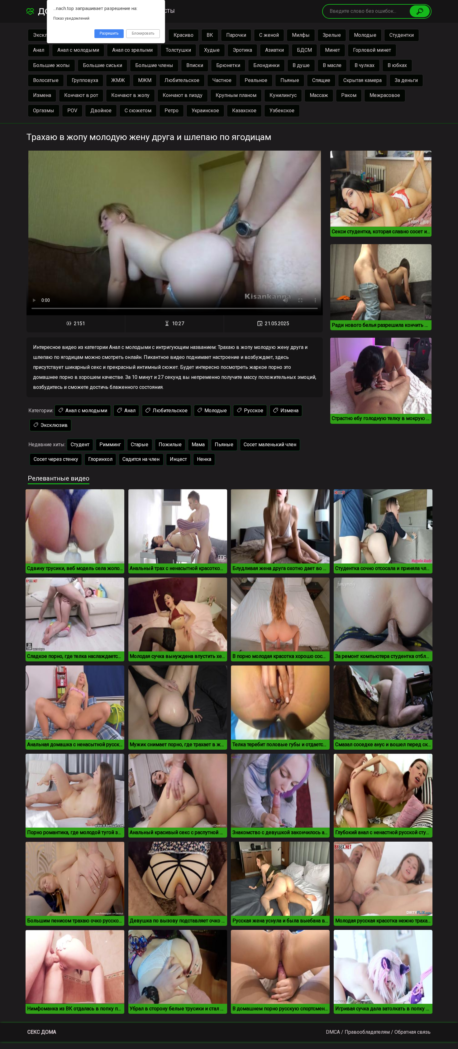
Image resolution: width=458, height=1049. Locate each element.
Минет (332, 50)
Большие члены (154, 65)
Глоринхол (100, 459)
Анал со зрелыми (132, 50)
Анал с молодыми (78, 50)
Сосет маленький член (270, 444)
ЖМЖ (118, 80)
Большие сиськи (102, 65)
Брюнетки (228, 65)
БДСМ (304, 50)
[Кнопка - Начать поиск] (420, 11)
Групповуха (85, 80)
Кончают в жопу (130, 95)
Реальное (256, 80)
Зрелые (332, 35)
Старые (139, 444)
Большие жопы (51, 65)
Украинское (205, 111)
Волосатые (46, 80)
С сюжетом (138, 111)
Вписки (194, 65)
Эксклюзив (53, 425)
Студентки (401, 35)
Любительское (182, 80)
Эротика (242, 50)
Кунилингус (283, 95)
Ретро (172, 111)
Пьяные (289, 80)
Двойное (101, 111)
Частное (221, 80)
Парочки (236, 35)
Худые (212, 50)
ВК (210, 35)
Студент (80, 444)
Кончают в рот (81, 95)
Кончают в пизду (183, 95)
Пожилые (170, 444)
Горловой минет (372, 50)
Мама (198, 444)
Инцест (178, 459)
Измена (42, 95)
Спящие (321, 80)
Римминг (110, 444)
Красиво (183, 35)
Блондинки (266, 65)
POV (72, 111)
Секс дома (41, 1032)
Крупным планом (236, 95)
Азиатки (274, 50)
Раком (348, 95)
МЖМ (144, 80)
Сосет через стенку (56, 459)
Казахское (244, 111)
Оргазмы (43, 111)
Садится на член (141, 459)
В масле (332, 65)
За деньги (406, 80)
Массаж (319, 95)
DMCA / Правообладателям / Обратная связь (378, 1032)
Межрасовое (385, 95)
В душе (301, 65)
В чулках (365, 65)
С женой (269, 35)
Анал (38, 50)
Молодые (365, 35)
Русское (253, 410)
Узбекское (282, 111)
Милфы (301, 35)
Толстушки (178, 50)
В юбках (397, 65)
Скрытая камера (362, 80)
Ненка (204, 459)
